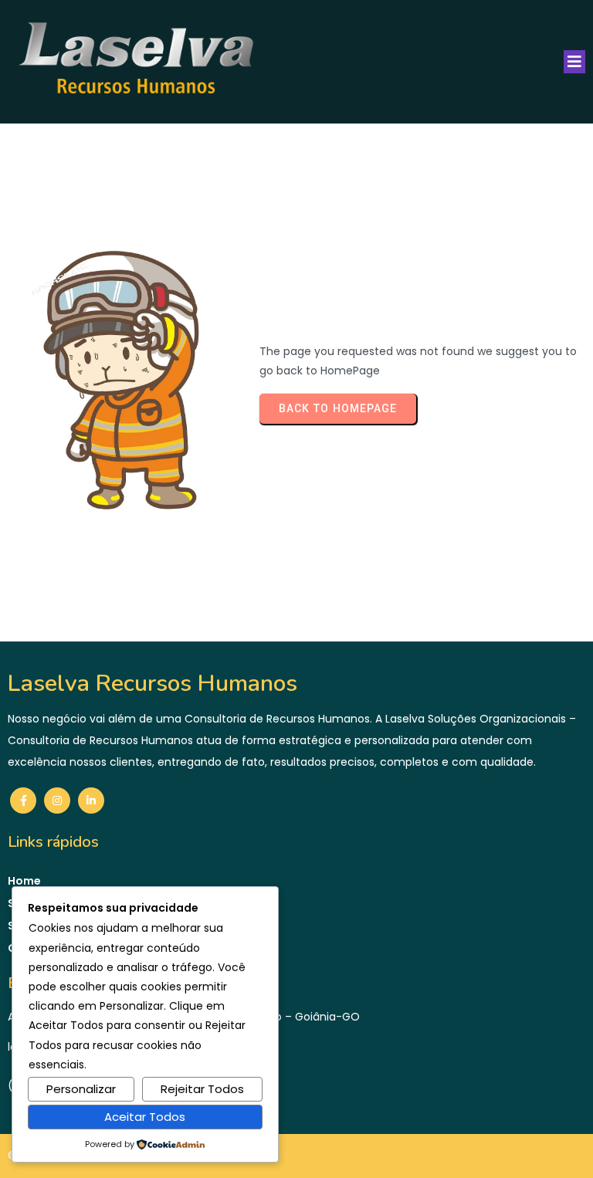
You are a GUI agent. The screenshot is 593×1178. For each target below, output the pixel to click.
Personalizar (81, 1089)
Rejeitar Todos (202, 1089)
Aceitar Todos (144, 1117)
